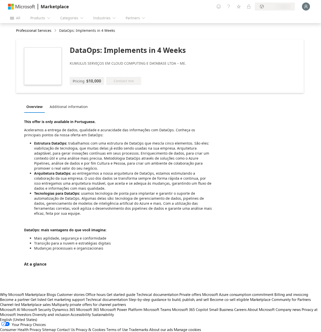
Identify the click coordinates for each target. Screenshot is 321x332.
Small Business (221, 309)
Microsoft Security (36, 309)
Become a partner (15, 299)
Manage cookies (187, 329)
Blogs (51, 294)
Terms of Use (117, 329)
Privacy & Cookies (90, 329)
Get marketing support (66, 299)
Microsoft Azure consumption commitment (238, 294)
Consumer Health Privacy (20, 329)
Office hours (96, 294)
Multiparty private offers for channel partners (89, 304)
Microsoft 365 (87, 309)
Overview (34, 106)
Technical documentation (157, 294)
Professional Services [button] (33, 30)
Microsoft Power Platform (121, 309)
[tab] (35, 106)
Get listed (38, 299)
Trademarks (138, 329)
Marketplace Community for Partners (280, 299)
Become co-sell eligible (229, 299)
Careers (240, 309)
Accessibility (80, 314)
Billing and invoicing (291, 294)
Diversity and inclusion (50, 314)
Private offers (190, 294)
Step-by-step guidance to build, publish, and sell (169, 299)
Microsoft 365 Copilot (190, 309)
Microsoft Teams (157, 309)
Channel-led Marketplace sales (25, 304)
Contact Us (66, 329)
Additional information (69, 106)
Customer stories (71, 294)
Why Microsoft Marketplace (23, 294)
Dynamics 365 (63, 309)
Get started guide (121, 294)
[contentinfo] (56, 31)
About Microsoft (261, 309)
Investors (24, 314)
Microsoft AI (10, 309)
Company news (288, 309)
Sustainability (103, 314)
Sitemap (49, 329)
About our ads (161, 329)
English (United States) (18, 319)
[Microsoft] (21, 7)
